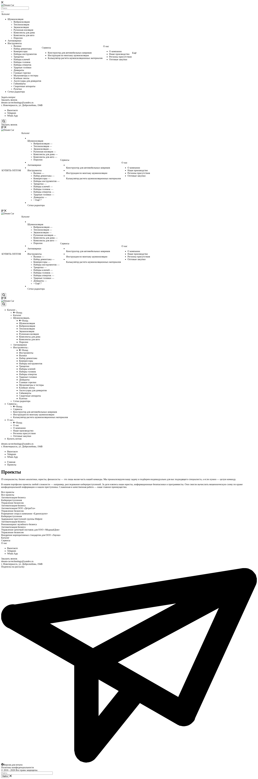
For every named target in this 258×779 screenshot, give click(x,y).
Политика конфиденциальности (17, 767)
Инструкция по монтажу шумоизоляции (68, 55)
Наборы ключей (22, 59)
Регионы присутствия (120, 56)
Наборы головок (22, 62)
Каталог (6, 14)
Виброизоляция (22, 22)
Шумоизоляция (15, 19)
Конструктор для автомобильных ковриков (70, 52)
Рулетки (18, 89)
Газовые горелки (22, 73)
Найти (5, 776)
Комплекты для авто (24, 35)
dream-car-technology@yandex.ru (17, 102)
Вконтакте (12, 110)
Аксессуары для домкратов (27, 81)
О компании (115, 51)
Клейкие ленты (21, 78)
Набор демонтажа (23, 48)
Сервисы (46, 47)
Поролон (18, 38)
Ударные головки (22, 67)
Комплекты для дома (24, 32)
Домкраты (19, 70)
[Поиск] (2, 11)
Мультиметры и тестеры (26, 75)
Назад (19, 312)
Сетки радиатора (16, 91)
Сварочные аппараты (24, 86)
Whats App (12, 115)
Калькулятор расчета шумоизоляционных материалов (75, 58)
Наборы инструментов (25, 54)
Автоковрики (14, 40)
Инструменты (15, 43)
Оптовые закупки (118, 59)
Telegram (11, 113)
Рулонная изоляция (23, 30)
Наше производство (119, 54)
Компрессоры (20, 51)
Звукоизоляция (21, 27)
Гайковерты (20, 83)
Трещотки (19, 56)
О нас (106, 46)
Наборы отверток (22, 65)
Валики (17, 46)
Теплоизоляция (21, 24)
